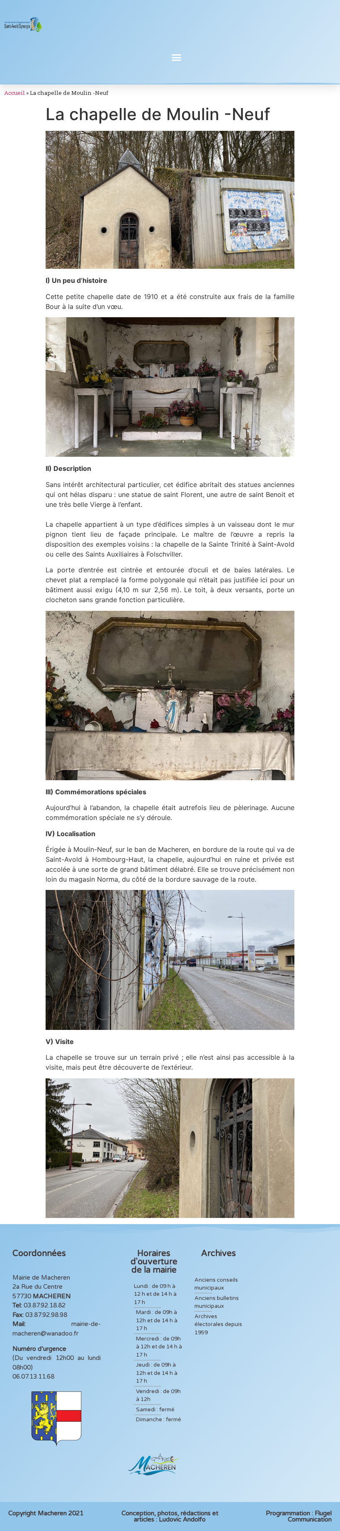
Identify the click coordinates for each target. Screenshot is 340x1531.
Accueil (14, 92)
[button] (177, 57)
